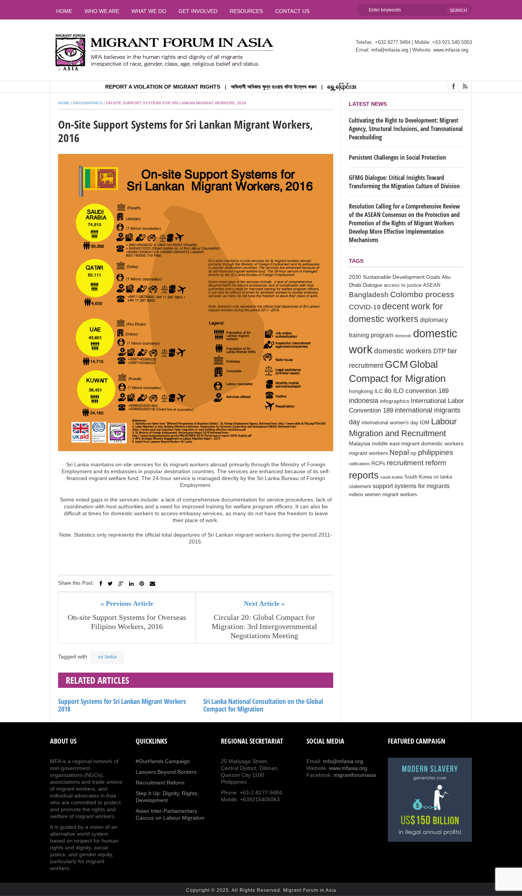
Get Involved (197, 11)
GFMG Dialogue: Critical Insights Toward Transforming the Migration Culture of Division (404, 181)
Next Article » (264, 603)
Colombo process (422, 294)
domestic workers (403, 350)
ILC (378, 391)
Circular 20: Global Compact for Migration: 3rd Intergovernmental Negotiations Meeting (264, 626)
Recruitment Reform (160, 783)
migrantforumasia (355, 775)
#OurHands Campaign (163, 761)
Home (64, 11)
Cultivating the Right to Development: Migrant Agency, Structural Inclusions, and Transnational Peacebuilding (406, 128)
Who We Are (101, 11)
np (413, 453)
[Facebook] (101, 583)
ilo (388, 391)
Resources (246, 11)
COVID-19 (365, 307)
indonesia (363, 400)
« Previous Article (127, 603)
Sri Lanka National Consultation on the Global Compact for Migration (263, 705)
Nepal (399, 452)
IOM (425, 422)
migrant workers (368, 453)
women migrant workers (391, 494)
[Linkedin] (131, 583)
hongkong (361, 391)
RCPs (378, 463)
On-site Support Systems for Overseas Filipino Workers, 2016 (127, 622)
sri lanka (107, 657)
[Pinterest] (141, 583)
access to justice (402, 285)
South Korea (418, 477)
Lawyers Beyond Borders (166, 772)
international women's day (390, 422)
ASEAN (431, 285)
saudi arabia (391, 477)
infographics (394, 401)
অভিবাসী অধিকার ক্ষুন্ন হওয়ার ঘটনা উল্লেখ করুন (257, 87)
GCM (396, 364)
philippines (435, 452)
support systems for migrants (411, 486)
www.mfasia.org (450, 50)
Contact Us (292, 11)
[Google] (120, 583)
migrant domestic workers (432, 443)
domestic (403, 335)
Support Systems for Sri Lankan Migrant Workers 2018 (122, 705)
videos (356, 494)
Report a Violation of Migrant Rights (146, 87)
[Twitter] (110, 583)
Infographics (87, 103)
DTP (439, 351)
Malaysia (359, 443)
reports (364, 475)
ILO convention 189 (421, 391)
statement (360, 486)
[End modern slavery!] (430, 800)
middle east (386, 443)
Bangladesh (369, 294)
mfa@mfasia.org (389, 50)
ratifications (359, 463)
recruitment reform (416, 463)
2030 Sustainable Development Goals (394, 277)
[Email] (152, 583)
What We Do (148, 11)
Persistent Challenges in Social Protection (397, 157)
